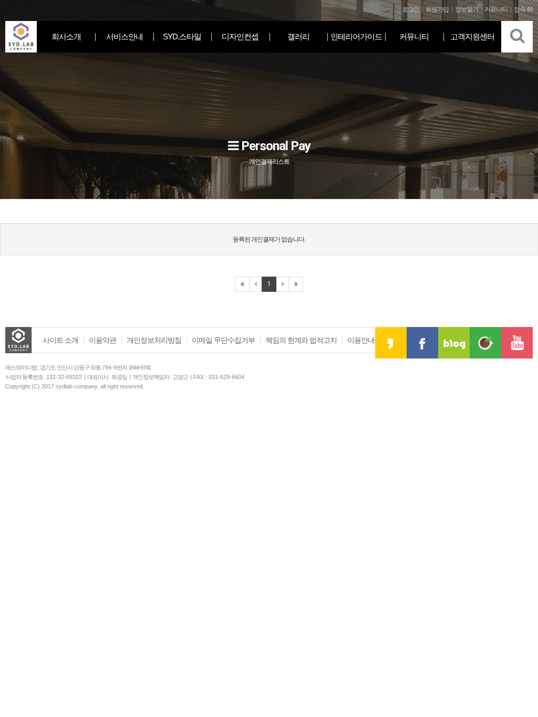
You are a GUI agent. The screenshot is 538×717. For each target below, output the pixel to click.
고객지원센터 (472, 36)
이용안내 (361, 340)
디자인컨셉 (240, 36)
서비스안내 (124, 36)
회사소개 (66, 36)
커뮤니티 (414, 36)
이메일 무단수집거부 (223, 340)
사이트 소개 (60, 340)
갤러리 (298, 36)
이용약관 (102, 340)
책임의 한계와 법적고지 (301, 340)
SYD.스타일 (182, 36)
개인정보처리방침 (154, 340)
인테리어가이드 (356, 36)
